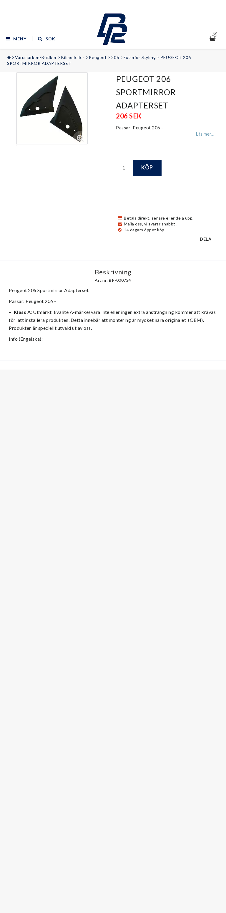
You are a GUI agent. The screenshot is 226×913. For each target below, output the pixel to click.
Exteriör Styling (140, 57)
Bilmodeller (72, 57)
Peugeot (98, 57)
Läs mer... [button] (205, 133)
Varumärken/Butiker (36, 57)
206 (115, 57)
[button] (80, 138)
